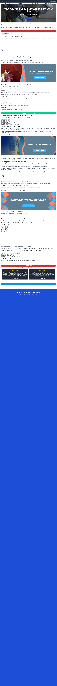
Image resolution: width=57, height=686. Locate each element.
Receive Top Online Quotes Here (28, 265)
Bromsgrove (3, 263)
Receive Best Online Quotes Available (28, 113)
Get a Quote (28, 17)
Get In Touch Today (28, 30)
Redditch (24, 263)
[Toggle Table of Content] (10, 33)
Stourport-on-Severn (18, 263)
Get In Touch (53, 1)
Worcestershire (12, 263)
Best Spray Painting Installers (22, 39)
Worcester (7, 263)
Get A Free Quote (28, 283)
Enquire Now (28, 286)
